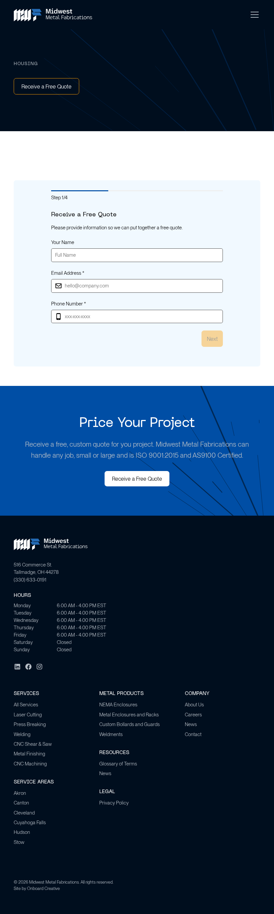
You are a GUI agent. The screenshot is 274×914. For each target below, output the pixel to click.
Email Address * (67, 273)
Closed (64, 642)
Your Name (62, 242)
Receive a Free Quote (46, 86)
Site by (37, 888)
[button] (253, 15)
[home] (53, 14)
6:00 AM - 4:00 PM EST (81, 606)
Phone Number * (68, 304)
